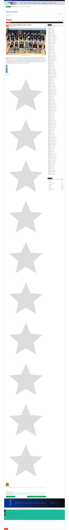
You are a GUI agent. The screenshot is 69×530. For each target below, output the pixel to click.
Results (38, 3)
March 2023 (52, 84)
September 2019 (52, 144)
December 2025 (52, 38)
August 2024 (52, 60)
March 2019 (52, 153)
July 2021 (51, 113)
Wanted (50, 3)
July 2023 (51, 79)
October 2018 (52, 160)
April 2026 (51, 32)
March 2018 (52, 170)
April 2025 (51, 49)
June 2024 (51, 63)
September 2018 (52, 161)
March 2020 (52, 136)
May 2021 (51, 116)
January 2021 (52, 121)
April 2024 (51, 66)
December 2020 (52, 123)
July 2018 (51, 164)
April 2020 (51, 134)
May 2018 (51, 167)
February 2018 (52, 171)
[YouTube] (10, 505)
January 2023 (52, 87)
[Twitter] (26, 67)
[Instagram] (10, 503)
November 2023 (52, 73)
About (54, 3)
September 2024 (52, 59)
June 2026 (51, 29)
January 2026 (52, 36)
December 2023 (52, 72)
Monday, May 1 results (11, 496)
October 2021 (52, 109)
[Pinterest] (26, 69)
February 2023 (52, 86)
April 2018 (51, 168)
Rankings (34, 3)
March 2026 (52, 33)
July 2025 (51, 45)
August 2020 (52, 128)
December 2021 (52, 106)
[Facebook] (26, 65)
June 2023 (51, 80)
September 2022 (52, 93)
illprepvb (10, 26)
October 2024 (52, 57)
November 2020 (52, 124)
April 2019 (51, 151)
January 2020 (52, 138)
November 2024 (52, 56)
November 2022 (52, 90)
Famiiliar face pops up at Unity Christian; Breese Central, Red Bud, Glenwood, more (27, 6)
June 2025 (51, 46)
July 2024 (51, 62)
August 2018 (52, 163)
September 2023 (52, 76)
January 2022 (52, 104)
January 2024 (52, 70)
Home (22, 3)
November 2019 (52, 141)
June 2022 (51, 97)
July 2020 (51, 130)
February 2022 (52, 103)
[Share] (26, 72)
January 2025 (52, 53)
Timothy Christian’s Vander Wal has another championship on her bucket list (36, 496)
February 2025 (52, 52)
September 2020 (52, 127)
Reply (6, 519)
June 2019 (51, 148)
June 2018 (51, 165)
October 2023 (52, 74)
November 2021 (52, 107)
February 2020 (52, 137)
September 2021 (52, 110)
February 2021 (52, 120)
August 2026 (52, 26)
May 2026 (51, 30)
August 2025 (52, 43)
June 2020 (51, 131)
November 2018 (52, 158)
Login (7, 482)
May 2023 (51, 82)
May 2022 (51, 99)
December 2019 (52, 140)
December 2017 (52, 174)
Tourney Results (44, 3)
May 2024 (51, 65)
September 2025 (52, 42)
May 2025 (51, 47)
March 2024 (52, 67)
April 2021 (51, 117)
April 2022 (51, 100)
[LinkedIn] (26, 70)
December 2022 (52, 89)
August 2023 (52, 77)
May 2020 (51, 133)
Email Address (8, 14)
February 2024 (52, 69)
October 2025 (52, 40)
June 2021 (51, 114)
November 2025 (52, 39)
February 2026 (52, 35)
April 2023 (51, 83)
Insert (6, 529)
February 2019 (52, 154)
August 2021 (52, 111)
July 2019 (51, 147)
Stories (25, 3)
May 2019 (51, 150)
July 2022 (51, 96)
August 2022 (52, 94)
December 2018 (52, 157)
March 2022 (52, 101)
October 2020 (52, 126)
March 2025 (52, 50)
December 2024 (52, 55)
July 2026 (51, 28)
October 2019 (52, 143)
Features (29, 3)
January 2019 (52, 155)
